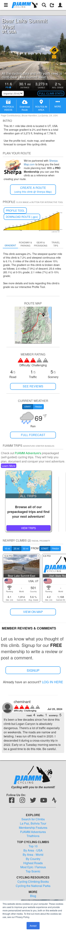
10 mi (7, 548)
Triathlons (33, 836)
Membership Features (33, 828)
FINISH (55, 548)
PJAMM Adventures (33, 832)
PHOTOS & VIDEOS (8, 108)
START (44, 548)
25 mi (16, 548)
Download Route (25, 108)
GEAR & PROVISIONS (40, 244)
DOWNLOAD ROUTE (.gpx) (22, 217)
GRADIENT (10, 245)
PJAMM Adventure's (28, 453)
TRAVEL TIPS (56, 244)
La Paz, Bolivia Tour (33, 823)
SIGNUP (33, 670)
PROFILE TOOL (15, 210)
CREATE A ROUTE (33, 189)
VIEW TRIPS (28, 528)
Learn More (8, 466)
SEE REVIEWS (33, 386)
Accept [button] (33, 925)
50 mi (25, 548)
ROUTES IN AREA (41, 108)
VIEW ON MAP (33, 612)
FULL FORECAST (33, 435)
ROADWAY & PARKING (25, 244)
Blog (33, 896)
